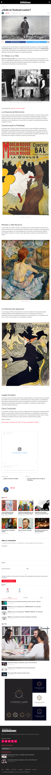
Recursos (34, 769)
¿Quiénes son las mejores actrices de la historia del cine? (41, 513)
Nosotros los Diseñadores (9, 771)
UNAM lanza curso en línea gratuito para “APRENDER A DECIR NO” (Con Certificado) (25, 611)
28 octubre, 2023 (5, 515)
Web (27, 568)
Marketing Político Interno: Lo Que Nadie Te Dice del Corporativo (16, 657)
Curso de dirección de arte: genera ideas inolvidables (8, 513)
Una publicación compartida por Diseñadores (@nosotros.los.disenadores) (19, 470)
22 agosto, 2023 (38, 515)
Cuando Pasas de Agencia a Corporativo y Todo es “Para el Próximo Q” (22, 662)
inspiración (21, 769)
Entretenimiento (28, 769)
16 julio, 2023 (38, 533)
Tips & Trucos (14, 769)
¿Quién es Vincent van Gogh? (18, 108)
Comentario (5, 546)
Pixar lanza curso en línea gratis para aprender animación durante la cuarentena (24, 601)
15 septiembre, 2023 (22, 515)
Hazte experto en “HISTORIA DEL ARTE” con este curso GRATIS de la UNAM (20, 422)
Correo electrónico (6, 568)
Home (3, 6)
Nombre (4, 562)
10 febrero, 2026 (6, 659)
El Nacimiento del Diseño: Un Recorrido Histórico (41, 530)
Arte (5, 6)
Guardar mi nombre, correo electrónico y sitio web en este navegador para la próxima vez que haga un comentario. (25, 576)
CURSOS (7, 769)
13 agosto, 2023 (15, 13)
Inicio (3, 769)
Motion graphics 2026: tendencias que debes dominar (19, 673)
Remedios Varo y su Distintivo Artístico (8, 530)
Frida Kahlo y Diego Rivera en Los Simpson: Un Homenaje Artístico (25, 513)
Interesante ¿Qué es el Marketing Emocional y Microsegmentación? (21, 667)
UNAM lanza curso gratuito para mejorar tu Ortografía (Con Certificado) (22, 617)
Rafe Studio (27, 771)
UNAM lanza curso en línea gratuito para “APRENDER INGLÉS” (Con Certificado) (24, 606)
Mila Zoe (7, 13)
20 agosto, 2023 (5, 533)
